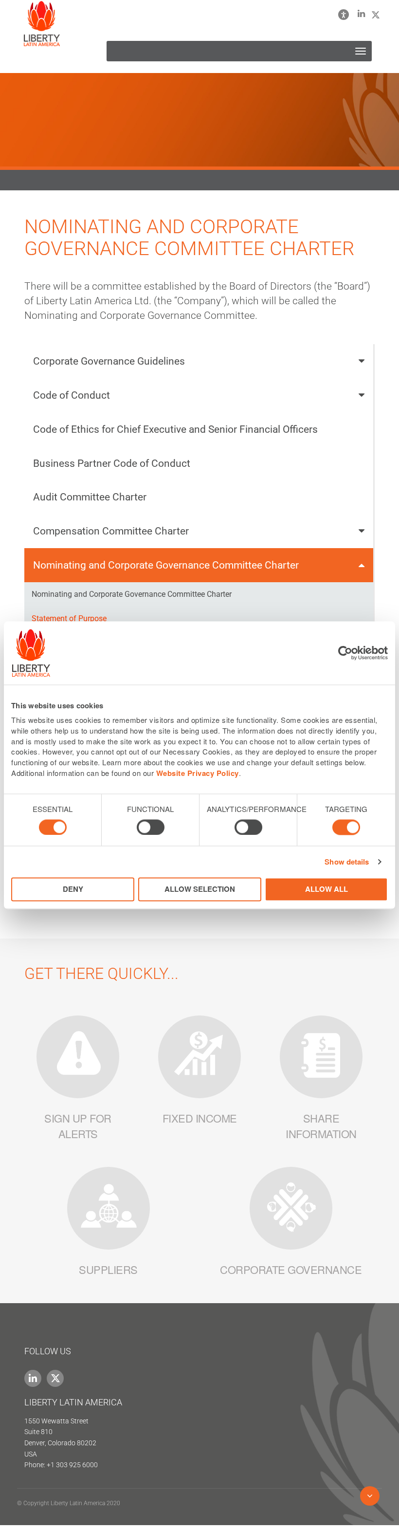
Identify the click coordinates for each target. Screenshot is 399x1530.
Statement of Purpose (69, 618)
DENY (73, 889)
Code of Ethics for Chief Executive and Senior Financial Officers (175, 429)
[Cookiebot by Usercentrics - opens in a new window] (345, 652)
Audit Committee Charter (89, 497)
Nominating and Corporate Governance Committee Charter (166, 565)
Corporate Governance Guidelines (109, 361)
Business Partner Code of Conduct (111, 463)
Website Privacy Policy (197, 773)
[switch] (150, 827)
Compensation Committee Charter (111, 531)
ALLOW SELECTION (199, 889)
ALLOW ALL (326, 889)
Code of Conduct (71, 395)
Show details (347, 861)
